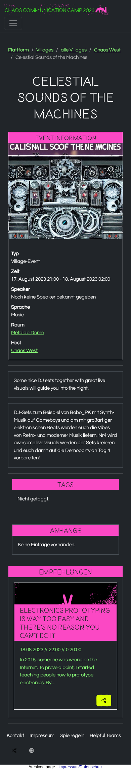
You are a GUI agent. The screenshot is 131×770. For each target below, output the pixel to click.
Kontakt (15, 735)
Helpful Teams (105, 735)
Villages (44, 50)
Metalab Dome (27, 332)
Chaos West (107, 50)
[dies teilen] (103, 700)
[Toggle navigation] (13, 23)
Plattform (18, 50)
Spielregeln (72, 735)
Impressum (42, 735)
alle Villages (74, 50)
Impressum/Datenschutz (80, 767)
